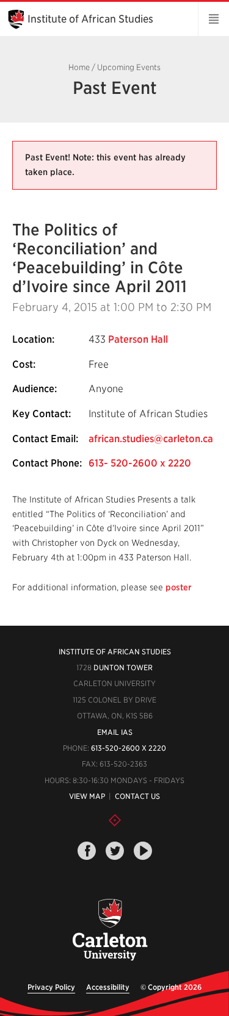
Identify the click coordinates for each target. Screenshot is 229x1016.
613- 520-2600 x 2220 (140, 463)
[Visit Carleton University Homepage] (110, 930)
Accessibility (107, 987)
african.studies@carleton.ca (151, 439)
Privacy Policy (51, 987)
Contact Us (137, 796)
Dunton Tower (123, 667)
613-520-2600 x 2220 (128, 748)
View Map (87, 796)
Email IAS (115, 732)
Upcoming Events (129, 67)
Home (79, 67)
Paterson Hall (138, 339)
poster (178, 587)
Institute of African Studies (90, 19)
